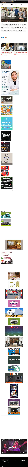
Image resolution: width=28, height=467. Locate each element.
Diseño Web (13, 464)
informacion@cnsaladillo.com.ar (14, 459)
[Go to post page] (7, 47)
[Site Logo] (7, 2)
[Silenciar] (25, 451)
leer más (3, 55)
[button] (25, 2)
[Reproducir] (1, 451)
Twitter (2, 37)
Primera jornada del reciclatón (19, 52)
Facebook (1, 37)
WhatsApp (6, 37)
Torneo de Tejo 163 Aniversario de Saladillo (7, 52)
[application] (14, 444)
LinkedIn (3, 37)
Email (5, 37)
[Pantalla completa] (26, 451)
